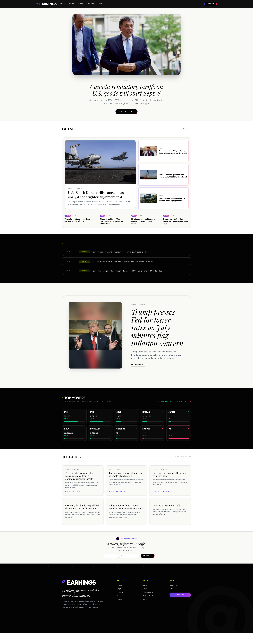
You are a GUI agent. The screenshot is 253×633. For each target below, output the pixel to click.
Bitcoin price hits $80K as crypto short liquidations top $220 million (111, 221)
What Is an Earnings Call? (166, 505)
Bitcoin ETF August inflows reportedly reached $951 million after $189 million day (127, 271)
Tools (145, 589)
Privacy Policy (174, 585)
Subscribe (210, 4)
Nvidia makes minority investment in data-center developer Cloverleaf (123, 261)
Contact (145, 599)
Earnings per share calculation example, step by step (125, 474)
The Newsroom (148, 592)
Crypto (71, 4)
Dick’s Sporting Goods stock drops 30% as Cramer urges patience (172, 199)
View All (187, 129)
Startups (90, 4)
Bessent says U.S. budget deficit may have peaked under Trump (175, 221)
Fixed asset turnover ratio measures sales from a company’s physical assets (79, 475)
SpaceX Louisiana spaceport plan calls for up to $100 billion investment (173, 175)
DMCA (171, 589)
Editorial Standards (149, 596)
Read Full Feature (126, 111)
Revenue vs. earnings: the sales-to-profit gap (170, 474)
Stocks (62, 4)
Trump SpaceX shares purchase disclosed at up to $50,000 (77, 220)
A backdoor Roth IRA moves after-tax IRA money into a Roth (126, 507)
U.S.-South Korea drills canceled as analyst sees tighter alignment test (96, 194)
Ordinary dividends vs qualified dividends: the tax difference (82, 507)
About (145, 585)
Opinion (100, 4)
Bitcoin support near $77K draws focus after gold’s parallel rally (120, 252)
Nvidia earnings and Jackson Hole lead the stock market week (143, 221)
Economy (81, 4)
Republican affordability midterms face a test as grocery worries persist (173, 152)
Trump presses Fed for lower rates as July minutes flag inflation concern (157, 327)
